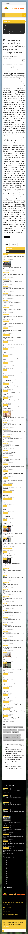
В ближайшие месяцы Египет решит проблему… (12, 599)
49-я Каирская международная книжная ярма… (13, 633)
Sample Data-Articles (7, 485)
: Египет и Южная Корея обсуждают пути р (13, 27)
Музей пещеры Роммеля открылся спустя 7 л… (12, 647)
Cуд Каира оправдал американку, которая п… (12, 564)
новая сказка (7, 737)
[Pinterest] (6, 872)
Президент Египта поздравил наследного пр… (13, 400)
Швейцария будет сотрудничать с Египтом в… (12, 330)
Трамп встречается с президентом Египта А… (12, 697)
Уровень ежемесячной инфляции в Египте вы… (12, 690)
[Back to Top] (3, 931)
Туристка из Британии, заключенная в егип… (13, 683)
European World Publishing (10, 729)
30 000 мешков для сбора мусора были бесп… (13, 295)
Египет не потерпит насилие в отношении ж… (11, 407)
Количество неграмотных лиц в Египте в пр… (13, 501)
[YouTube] (6, 868)
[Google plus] (6, 866)
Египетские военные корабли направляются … (10, 379)
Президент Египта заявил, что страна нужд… (13, 323)
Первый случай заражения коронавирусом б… (10, 452)
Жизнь (5, 662)
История (5, 715)
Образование (6, 335)
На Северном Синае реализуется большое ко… (11, 386)
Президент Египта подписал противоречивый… (10, 554)
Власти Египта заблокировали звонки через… (12, 508)
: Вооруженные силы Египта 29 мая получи (13, 25)
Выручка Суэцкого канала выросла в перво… (12, 309)
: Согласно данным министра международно (13, 33)
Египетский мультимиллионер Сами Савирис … (12, 533)
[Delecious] (6, 883)
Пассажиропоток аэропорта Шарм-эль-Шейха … (13, 480)
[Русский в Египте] (14, 8)
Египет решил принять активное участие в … (13, 344)
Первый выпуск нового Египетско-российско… (12, 494)
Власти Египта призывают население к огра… (13, 592)
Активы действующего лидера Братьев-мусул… (13, 358)
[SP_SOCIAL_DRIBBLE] (6, 875)
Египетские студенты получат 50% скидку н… (14, 711)
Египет (5, 422)
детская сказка (7, 740)
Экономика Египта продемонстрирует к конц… (13, 282)
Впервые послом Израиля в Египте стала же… (14, 431)
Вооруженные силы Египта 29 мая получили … (12, 302)
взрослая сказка (16, 737)
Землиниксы (15, 732)
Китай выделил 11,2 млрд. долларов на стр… (13, 704)
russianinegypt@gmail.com (12, 914)
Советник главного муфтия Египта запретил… (12, 487)
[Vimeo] (6, 881)
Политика (6, 328)
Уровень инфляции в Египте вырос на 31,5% (13, 571)
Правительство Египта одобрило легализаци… (11, 459)
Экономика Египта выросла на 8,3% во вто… (13, 316)
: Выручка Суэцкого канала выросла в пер (12, 29)
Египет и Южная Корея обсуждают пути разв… (13, 256)
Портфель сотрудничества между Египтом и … (12, 268)
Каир (5, 558)
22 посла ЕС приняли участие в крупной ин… (13, 372)
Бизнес (5, 526)
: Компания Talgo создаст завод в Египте (12, 31)
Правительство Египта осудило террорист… (11, 445)
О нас (6, 3)
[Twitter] (6, 864)
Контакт (8, 3)
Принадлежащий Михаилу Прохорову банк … (12, 606)
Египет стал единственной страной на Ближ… (13, 275)
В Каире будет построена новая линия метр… (13, 578)
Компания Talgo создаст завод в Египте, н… (13, 288)
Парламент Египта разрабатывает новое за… (13, 676)
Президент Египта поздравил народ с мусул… (13, 473)
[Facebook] (6, 862)
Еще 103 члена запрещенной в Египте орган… (13, 351)
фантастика (21, 729)
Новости (5, 254)
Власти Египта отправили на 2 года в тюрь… (13, 669)
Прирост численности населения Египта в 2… (13, 418)
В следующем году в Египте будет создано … (12, 337)
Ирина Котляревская (18, 740)
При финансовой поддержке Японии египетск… (12, 718)
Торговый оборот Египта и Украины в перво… (13, 640)
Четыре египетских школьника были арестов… (12, 438)
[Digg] (7, 877)
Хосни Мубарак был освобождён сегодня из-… (14, 543)
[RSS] (6, 860)
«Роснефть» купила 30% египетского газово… (12, 522)
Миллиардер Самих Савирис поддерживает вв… (10, 585)
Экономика (6, 261)
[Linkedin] (6, 870)
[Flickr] (6, 873)
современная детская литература (12, 735)
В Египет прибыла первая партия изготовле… (12, 626)
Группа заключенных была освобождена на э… (13, 466)
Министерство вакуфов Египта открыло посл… (13, 365)
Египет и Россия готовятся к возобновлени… (10, 515)
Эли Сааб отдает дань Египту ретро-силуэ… (12, 619)
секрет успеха (7, 732)
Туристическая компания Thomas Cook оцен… (13, 658)
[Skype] (6, 879)
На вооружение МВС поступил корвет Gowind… (13, 393)
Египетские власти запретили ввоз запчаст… (12, 424)
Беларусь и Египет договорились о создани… (12, 613)
